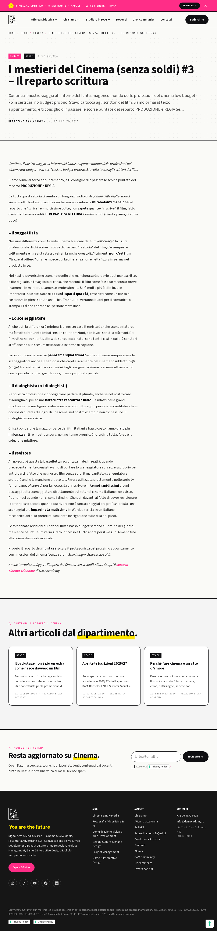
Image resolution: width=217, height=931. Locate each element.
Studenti (140, 845)
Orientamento (143, 863)
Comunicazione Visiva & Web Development (107, 834)
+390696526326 (190, 910)
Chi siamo (69, 20)
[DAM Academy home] (13, 19)
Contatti (166, 20)
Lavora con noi (144, 869)
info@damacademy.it (190, 821)
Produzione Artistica (147, 839)
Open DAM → (21, 867)
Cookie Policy (45, 921)
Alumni (139, 851)
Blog (24, 33)
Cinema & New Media (106, 816)
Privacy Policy (159, 766)
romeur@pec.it (91, 914)
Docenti (121, 20)
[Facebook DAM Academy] (46, 883)
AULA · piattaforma (146, 821)
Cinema (38, 33)
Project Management (106, 852)
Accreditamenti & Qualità (150, 833)
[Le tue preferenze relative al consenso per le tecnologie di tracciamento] (210, 924)
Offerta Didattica (42, 20)
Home (11, 33)
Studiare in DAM (96, 20)
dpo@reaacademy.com (121, 914)
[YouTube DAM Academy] (35, 883)
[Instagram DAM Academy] (12, 883)
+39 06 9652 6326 (187, 816)
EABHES (139, 827)
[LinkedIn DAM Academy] (57, 883)
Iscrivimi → (195, 757)
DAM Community (143, 20)
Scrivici (197, 20)
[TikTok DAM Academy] (23, 883)
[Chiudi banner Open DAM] (206, 6)
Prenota (190, 5)
